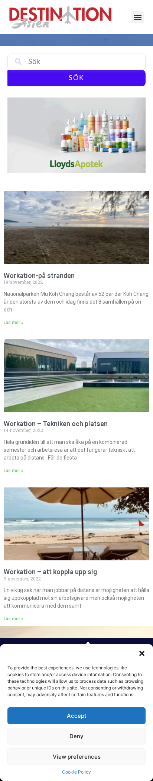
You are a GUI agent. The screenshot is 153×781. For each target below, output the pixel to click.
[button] (142, 653)
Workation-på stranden (39, 275)
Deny (76, 736)
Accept (77, 715)
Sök (76, 78)
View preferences (77, 756)
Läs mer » (13, 322)
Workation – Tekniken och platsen (56, 424)
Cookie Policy (76, 772)
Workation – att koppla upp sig (50, 572)
